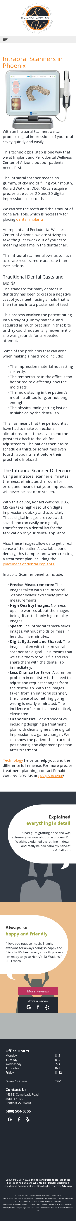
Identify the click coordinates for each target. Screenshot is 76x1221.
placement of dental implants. (29, 564)
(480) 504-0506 (50, 775)
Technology (13, 760)
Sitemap (67, 1186)
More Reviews (38, 991)
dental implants (30, 219)
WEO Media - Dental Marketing (51, 1182)
